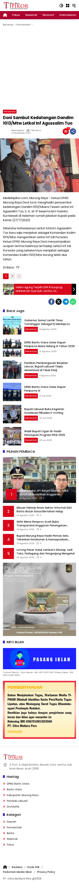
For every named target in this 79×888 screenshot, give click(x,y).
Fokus (10, 844)
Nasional (12, 839)
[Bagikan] (73, 131)
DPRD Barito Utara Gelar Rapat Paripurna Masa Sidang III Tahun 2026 (49, 344)
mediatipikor (17, 130)
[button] (61, 5)
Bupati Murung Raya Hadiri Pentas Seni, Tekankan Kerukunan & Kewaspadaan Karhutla (43, 537)
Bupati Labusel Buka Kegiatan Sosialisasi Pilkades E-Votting (44, 411)
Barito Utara (14, 789)
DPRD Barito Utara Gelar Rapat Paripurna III (45, 388)
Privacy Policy (46, 872)
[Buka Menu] (67, 5)
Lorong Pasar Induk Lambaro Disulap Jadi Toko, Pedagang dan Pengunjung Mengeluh (46, 551)
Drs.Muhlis (13, 806)
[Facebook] (51, 302)
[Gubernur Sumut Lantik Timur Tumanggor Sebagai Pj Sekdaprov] (12, 325)
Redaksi (17, 867)
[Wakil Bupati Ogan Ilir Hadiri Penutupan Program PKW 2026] (12, 436)
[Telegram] (66, 302)
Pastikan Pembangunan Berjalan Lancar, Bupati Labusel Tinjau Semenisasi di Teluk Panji (46, 366)
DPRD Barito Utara (18, 784)
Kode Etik (33, 867)
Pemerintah (10, 111)
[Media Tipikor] (16, 5)
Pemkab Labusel (17, 801)
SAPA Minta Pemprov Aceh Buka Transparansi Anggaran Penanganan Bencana (42, 523)
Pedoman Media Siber (17, 872)
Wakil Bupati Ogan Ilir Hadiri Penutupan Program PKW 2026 (44, 433)
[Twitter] (58, 302)
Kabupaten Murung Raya (22, 795)
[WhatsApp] (73, 302)
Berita (10, 833)
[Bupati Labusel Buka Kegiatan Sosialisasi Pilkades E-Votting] (12, 414)
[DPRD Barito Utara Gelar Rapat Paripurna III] (12, 392)
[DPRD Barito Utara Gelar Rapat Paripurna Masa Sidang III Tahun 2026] (12, 347)
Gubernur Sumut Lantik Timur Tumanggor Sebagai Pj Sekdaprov (47, 322)
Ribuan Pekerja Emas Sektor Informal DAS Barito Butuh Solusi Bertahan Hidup (44, 509)
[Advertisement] (39, 68)
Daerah (11, 822)
